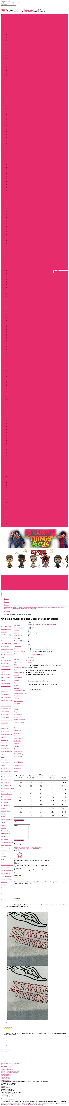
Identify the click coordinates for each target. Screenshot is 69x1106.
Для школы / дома (9, 401)
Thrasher (10, 513)
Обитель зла (11, 340)
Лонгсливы (11, 440)
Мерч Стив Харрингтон (7, 776)
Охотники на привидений (20, 667)
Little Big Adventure (13, 381)
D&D (10, 24)
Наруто (10, 349)
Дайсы (9, 435)
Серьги (10, 505)
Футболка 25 (11, 523)
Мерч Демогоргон (5, 782)
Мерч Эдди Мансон (6, 660)
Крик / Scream (12, 313)
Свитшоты (11, 441)
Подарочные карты (29, 11)
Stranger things (17, 627)
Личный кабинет (5, 1)
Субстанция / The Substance (13, 342)
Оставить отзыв (19, 820)
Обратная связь (5, 1080)
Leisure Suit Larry (12, 376)
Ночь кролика (17, 735)
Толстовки (11, 443)
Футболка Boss (12, 520)
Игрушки (10, 152)
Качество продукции (7, 1069)
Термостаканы (12, 243)
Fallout (9, 298)
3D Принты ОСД (12, 142)
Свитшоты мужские (13, 113)
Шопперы (10, 234)
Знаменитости (5, 22)
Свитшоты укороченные (11, 466)
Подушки (3, 825)
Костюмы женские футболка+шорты (13, 80)
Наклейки (3, 856)
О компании (4, 1068)
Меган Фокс (11, 394)
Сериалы (6, 19)
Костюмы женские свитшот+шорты (13, 86)
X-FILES (16, 633)
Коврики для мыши (13, 249)
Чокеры (10, 508)
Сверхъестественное (13, 307)
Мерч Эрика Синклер (6, 796)
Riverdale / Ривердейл (11, 284)
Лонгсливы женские (11, 66)
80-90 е (10, 511)
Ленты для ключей (13, 157)
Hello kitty (10, 391)
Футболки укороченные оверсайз (11, 473)
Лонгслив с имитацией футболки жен (12, 139)
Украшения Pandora (13, 185)
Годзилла (16, 675)
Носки (9, 167)
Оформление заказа (6, 1066)
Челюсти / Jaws (12, 346)
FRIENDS (16, 630)
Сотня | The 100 (18, 635)
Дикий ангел (11, 295)
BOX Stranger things (13, 34)
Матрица (10, 328)
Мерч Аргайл (11, 202)
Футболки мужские (13, 108)
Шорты (10, 476)
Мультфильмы (8, 21)
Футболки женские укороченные (13, 56)
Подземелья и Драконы (11, 132)
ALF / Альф (11, 293)
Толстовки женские (13, 73)
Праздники (12, 22)
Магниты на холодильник (11, 256)
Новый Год (3, 884)
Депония (16, 733)
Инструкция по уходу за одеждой (10, 1063)
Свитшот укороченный (6, 700)
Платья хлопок (12, 461)
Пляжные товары (13, 172)
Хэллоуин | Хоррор (13, 399)
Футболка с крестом (13, 525)
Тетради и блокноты (13, 248)
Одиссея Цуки (12, 370)
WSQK (10, 39)
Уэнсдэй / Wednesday (19, 640)
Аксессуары (4, 882)
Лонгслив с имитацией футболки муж (12, 160)
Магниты (10, 419)
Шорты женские (12, 104)
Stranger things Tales (6, 629)
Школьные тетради (5, 848)
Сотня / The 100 (12, 282)
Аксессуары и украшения (12, 147)
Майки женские (12, 163)
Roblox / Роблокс (12, 384)
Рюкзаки (10, 240)
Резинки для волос (13, 238)
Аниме (16, 19)
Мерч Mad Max (4, 663)
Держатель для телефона (12, 150)
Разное (16, 771)
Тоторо (10, 352)
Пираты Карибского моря (20, 693)
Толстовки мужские (13, 114)
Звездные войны (12, 337)
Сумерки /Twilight (13, 344)
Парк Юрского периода (12, 318)
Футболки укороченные (11, 469)
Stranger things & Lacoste (7, 649)
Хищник (10, 329)
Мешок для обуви (5, 831)
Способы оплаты (5, 1074)
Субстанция (17, 703)
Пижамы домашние (13, 99)
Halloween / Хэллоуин (11, 275)
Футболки (10, 438)
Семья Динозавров (13, 308)
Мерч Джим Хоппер (6, 785)
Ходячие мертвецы (13, 296)
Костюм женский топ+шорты (13, 83)
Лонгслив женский (5, 686)
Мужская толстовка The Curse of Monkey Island (27, 848)
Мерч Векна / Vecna (13, 188)
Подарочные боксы (13, 423)
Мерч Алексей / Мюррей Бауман (12, 215)
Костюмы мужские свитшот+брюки (13, 119)
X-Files (10, 281)
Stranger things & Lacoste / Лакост (12, 106)
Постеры (10, 176)
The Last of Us (12, 388)
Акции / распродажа (13, 273)
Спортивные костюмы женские (13, 95)
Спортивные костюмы (11, 447)
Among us (16, 746)
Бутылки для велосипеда (11, 245)
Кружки (10, 242)
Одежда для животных (11, 169)
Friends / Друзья (12, 279)
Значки (10, 258)
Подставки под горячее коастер (12, 174)
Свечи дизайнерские (11, 181)
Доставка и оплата (6, 1075)
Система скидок (5, 1078)
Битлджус (10, 325)
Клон (9, 305)
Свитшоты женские (13, 69)
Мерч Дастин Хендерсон (7, 779)
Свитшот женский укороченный (13, 71)
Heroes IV (16, 743)
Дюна (15, 664)
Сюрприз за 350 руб (13, 269)
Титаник (16, 680)
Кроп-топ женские (5, 674)
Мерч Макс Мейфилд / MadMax (13, 50)
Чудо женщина (12, 334)
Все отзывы (4, 1051)
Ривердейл (17, 638)
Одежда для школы (13, 420)
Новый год (11, 398)
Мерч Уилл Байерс (5, 774)
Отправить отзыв (19, 840)
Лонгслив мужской (5, 694)
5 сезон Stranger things (6, 876)
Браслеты (10, 501)
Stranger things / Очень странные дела (10, 32)
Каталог (6, 602)
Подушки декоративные (12, 260)
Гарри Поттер (11, 332)
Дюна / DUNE (12, 311)
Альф (15, 643)
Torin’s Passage (12, 382)
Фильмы (11, 19)
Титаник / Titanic (12, 326)
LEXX (15, 648)
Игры (2, 21)
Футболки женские (13, 54)
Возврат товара (5, 1077)
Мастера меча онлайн (11, 357)
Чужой (9, 331)
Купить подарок (28, 10)
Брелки (10, 502)
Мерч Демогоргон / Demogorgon (13, 209)
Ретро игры (11, 519)
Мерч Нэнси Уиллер (13, 166)
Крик (15, 670)
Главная (6, 599)
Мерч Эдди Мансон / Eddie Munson (13, 47)
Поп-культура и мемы (10, 510)
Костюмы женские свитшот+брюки (13, 89)
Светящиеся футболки (11, 178)
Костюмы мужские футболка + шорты (13, 116)
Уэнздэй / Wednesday (11, 289)
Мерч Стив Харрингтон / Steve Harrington (13, 199)
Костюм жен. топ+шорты (7, 720)
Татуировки (11, 184)
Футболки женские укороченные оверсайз (13, 60)
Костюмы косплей (13, 36)
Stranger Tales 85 (12, 42)
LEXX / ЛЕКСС (12, 291)
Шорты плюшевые (13, 478)
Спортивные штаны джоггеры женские (13, 92)
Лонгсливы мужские (11, 110)
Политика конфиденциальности (10, 1071)
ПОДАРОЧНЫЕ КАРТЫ (7, 870)
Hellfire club (11, 37)
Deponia (10, 364)
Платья (2, 757)
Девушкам (15, 24)
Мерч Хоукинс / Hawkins (12, 236)
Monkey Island (12, 369)
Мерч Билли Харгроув (6, 794)
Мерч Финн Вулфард (6, 771)
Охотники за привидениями (12, 315)
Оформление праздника (11, 263)
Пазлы (9, 251)
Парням (3, 25)
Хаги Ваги (17, 748)
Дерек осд (10, 52)
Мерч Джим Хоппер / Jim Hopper (13, 212)
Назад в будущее (12, 338)
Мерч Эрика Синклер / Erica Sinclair (12, 223)
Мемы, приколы (12, 516)
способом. (3, 1086)
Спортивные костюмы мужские (13, 122)
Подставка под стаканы (12, 427)
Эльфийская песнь (13, 354)
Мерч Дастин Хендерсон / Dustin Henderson (13, 205)
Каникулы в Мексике (11, 303)
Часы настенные (12, 187)
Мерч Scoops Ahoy (13, 229)
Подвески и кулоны (13, 504)
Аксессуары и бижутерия (11, 499)
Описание (31, 660)
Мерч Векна (4, 768)
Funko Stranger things (6, 635)
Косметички (11, 414)
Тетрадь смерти (12, 351)
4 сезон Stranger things (6, 643)
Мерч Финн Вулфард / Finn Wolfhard (12, 192)
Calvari (9, 129)
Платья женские (12, 98)
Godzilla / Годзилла (13, 335)
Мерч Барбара (4, 802)
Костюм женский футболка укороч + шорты (13, 76)
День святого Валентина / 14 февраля (12, 126)
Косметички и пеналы (12, 154)
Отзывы (30, 662)
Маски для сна (12, 164)
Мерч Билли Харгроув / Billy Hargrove (12, 219)
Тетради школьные (13, 402)
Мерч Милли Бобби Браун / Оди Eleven (13, 44)
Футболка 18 (11, 522)
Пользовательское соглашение (9, 1072)
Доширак (10, 514)
